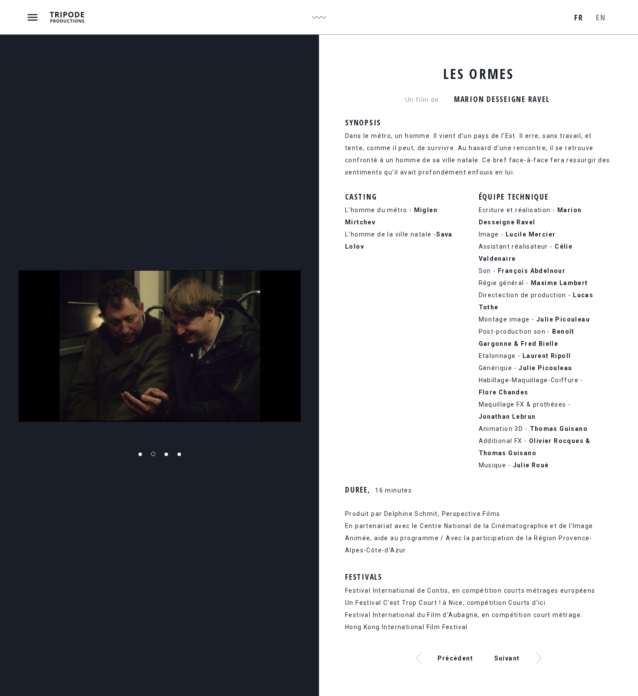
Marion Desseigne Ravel (502, 99)
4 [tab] (179, 454)
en (600, 17)
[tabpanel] (160, 346)
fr (578, 17)
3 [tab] (166, 454)
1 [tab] (140, 454)
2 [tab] (153, 454)
